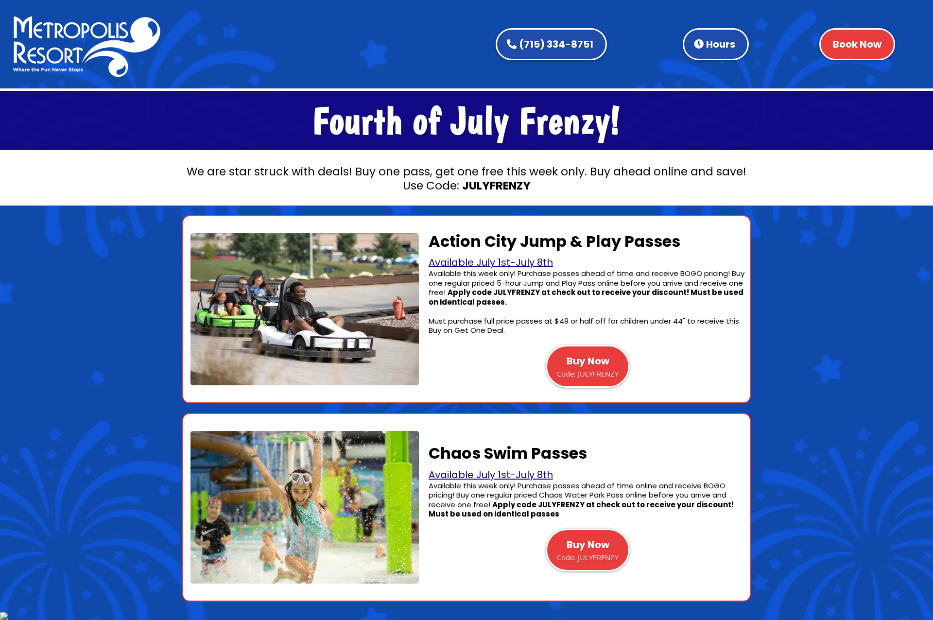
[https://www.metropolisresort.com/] (86, 47)
